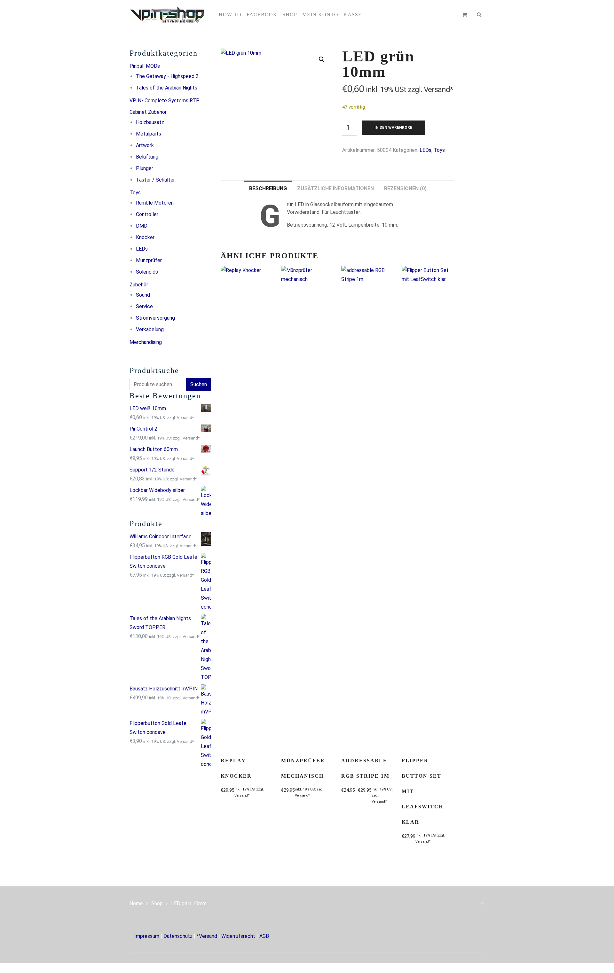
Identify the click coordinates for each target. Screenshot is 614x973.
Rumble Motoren (155, 203)
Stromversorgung (155, 318)
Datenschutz (178, 936)
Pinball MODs (145, 66)
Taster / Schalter (155, 180)
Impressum (146, 936)
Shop (157, 903)
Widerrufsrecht (238, 936)
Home (136, 903)
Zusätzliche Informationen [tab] (335, 188)
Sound (143, 295)
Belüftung (147, 157)
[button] (321, 59)
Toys (135, 193)
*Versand (207, 936)
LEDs (142, 249)
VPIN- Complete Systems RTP (165, 100)
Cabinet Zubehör (148, 112)
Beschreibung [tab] (268, 188)
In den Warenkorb (393, 127)
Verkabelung (150, 329)
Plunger (144, 168)
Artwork (145, 145)
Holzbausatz (150, 122)
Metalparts (148, 134)
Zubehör (139, 285)
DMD (141, 226)
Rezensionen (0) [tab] (405, 188)
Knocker (145, 237)
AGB (264, 936)
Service (144, 306)
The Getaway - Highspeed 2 (167, 76)
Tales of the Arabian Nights (166, 88)
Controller (147, 214)
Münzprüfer (149, 260)
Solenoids (147, 272)
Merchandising (146, 342)
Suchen (198, 384)
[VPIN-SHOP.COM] (167, 14)
